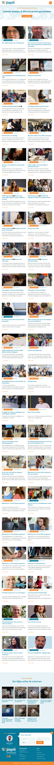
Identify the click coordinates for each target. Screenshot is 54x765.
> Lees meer (5, 54)
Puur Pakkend (27, 763)
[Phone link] (10, 756)
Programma (39, 752)
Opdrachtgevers (40, 756)
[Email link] (7, 756)
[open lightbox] (8, 693)
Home (38, 750)
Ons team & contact (41, 758)
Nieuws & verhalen (41, 754)
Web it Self (38, 763)
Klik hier (9, 733)
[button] (50, 2)
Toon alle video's (27, 16)
